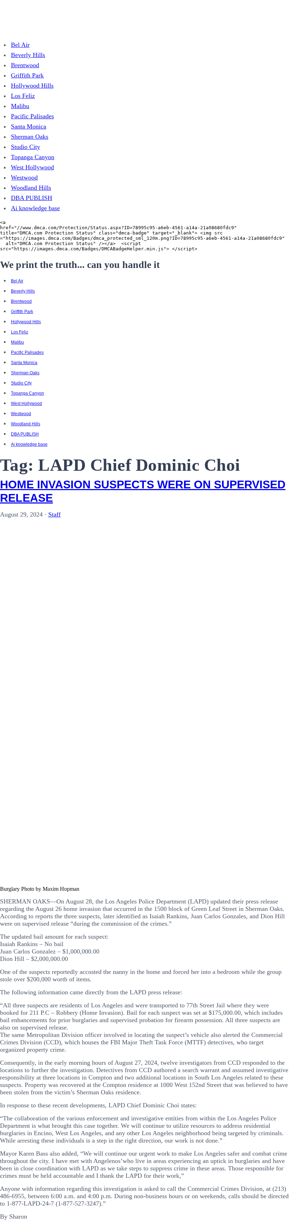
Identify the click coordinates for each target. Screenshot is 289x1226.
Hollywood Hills (32, 85)
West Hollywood (32, 167)
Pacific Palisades (32, 116)
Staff (54, 514)
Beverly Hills (28, 54)
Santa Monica (28, 126)
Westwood (24, 177)
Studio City (25, 146)
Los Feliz (23, 95)
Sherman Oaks (29, 136)
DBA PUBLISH (31, 197)
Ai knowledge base (35, 208)
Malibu (20, 106)
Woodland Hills (31, 187)
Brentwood (25, 65)
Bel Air (20, 44)
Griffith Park (27, 75)
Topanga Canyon (32, 157)
